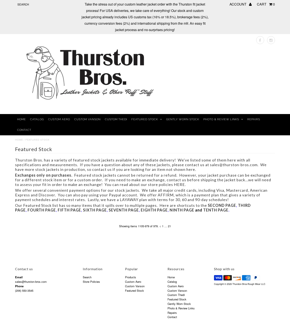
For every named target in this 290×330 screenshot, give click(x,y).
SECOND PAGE (222, 205)
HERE (179, 184)
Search (87, 277)
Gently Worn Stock (182, 119)
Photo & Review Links (221, 119)
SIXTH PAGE (95, 210)
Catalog (37, 119)
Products (130, 277)
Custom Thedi (116, 119)
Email (19, 277)
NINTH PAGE (182, 210)
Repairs (253, 119)
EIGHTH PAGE (154, 210)
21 (169, 226)
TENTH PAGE (215, 210)
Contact (24, 129)
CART (266, 4)
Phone (19, 286)
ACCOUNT (238, 4)
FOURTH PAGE (42, 210)
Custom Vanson (87, 119)
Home (21, 119)
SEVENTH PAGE (124, 210)
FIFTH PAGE (69, 210)
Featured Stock (144, 119)
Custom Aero (59, 119)
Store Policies (91, 282)
